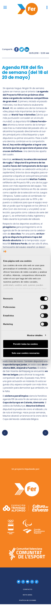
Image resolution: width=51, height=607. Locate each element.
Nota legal (27, 595)
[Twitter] (19, 582)
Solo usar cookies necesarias (25, 353)
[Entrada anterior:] (5, 435)
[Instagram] (32, 582)
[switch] (44, 307)
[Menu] (5, 7)
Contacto (27, 589)
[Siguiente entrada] (44, 435)
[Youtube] (28, 582)
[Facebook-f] (23, 582)
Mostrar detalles (35, 335)
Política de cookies (27, 600)
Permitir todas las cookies (25, 344)
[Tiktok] (36, 582)
